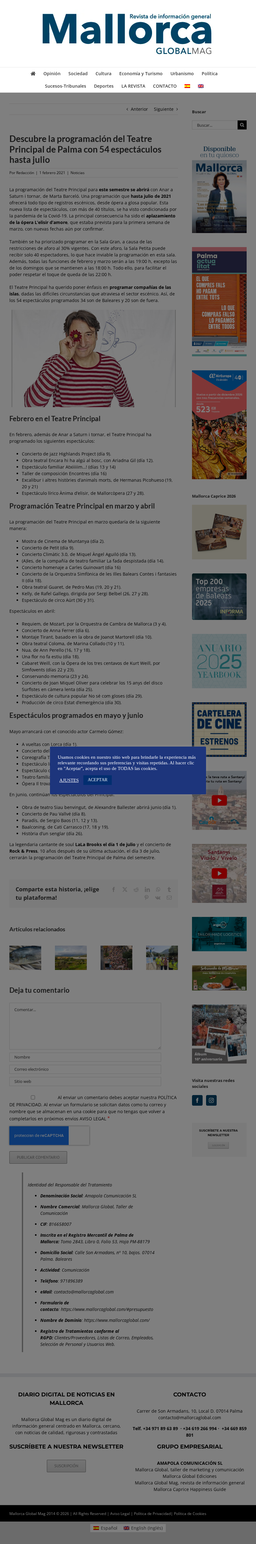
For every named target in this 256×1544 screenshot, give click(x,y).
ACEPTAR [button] (97, 779)
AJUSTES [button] (69, 780)
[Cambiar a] (187, 86)
